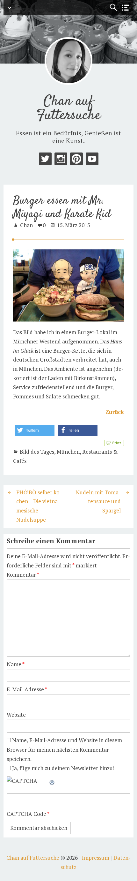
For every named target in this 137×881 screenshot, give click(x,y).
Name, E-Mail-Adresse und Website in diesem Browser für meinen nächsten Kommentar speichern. (64, 749)
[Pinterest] (76, 160)
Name (16, 664)
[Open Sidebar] (125, 8)
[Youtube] (92, 160)
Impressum (95, 857)
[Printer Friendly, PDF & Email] (114, 442)
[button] (34, 430)
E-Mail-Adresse (27, 689)
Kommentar (23, 574)
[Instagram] (60, 160)
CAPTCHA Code (26, 813)
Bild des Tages (37, 451)
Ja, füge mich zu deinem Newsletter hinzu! (62, 768)
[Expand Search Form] (113, 7)
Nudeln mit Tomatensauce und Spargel (98, 501)
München (68, 451)
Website (16, 714)
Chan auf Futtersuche (69, 108)
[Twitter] (45, 160)
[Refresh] (52, 780)
